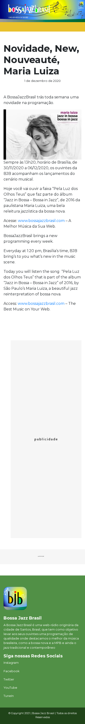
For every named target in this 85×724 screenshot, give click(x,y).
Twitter (9, 679)
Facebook (11, 671)
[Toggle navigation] (74, 28)
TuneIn (9, 696)
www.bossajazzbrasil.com (41, 220)
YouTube (10, 687)
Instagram (11, 662)
